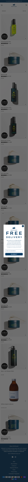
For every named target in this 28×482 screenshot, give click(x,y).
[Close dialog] (23, 226)
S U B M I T (14, 254)
